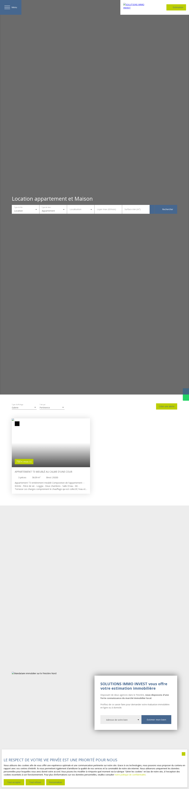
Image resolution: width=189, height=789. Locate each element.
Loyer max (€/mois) (106, 209)
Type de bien (46, 207)
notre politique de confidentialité (130, 774)
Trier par (42, 405)
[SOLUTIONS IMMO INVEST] (137, 7)
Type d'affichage (17, 405)
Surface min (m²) (132, 209)
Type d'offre (18, 207)
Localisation (75, 209)
